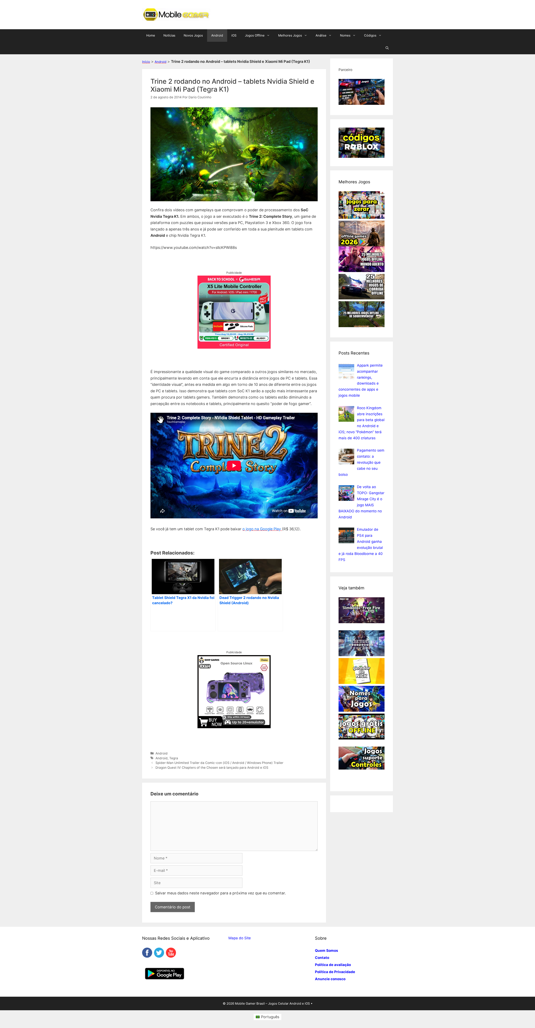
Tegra (173, 758)
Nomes (345, 35)
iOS (234, 35)
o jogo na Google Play (262, 529)
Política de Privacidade (335, 972)
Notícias (169, 35)
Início (146, 62)
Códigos (370, 35)
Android (217, 35)
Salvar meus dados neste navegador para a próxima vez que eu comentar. (220, 893)
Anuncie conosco (330, 979)
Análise (321, 35)
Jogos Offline (255, 35)
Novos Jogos (193, 35)
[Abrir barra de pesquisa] (387, 48)
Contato (322, 958)
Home (150, 35)
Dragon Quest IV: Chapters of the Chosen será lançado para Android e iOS (211, 768)
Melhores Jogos (290, 35)
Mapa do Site (239, 938)
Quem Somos (326, 950)
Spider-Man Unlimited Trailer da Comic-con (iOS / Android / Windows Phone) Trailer (219, 763)
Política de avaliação (333, 965)
